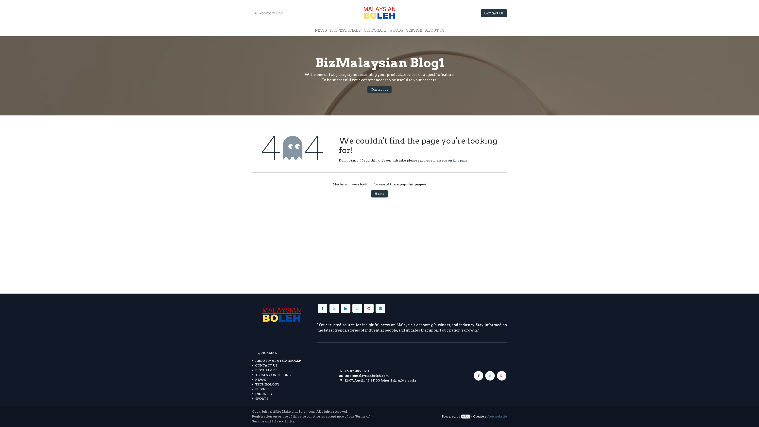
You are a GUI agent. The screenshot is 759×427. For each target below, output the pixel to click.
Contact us (379, 89)
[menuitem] (321, 30)
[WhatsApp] (357, 308)
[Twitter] (334, 308)
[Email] (380, 308)
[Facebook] (322, 308)
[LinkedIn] (345, 308)
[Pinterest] (369, 308)
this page (460, 160)
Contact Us (494, 13)
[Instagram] (501, 376)
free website (497, 416)
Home (379, 194)
